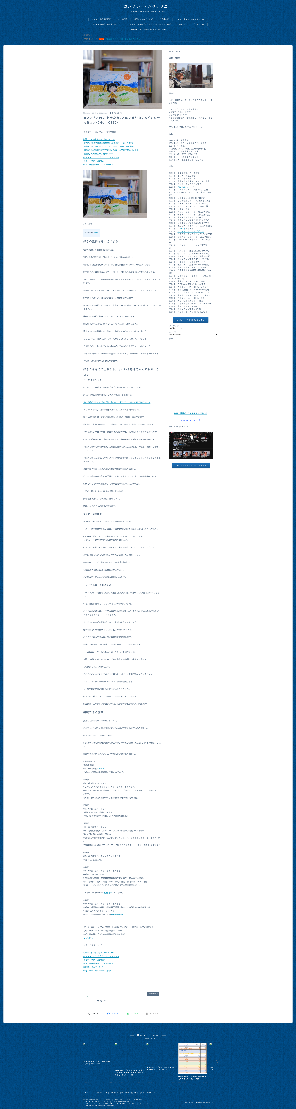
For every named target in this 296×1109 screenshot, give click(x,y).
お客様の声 (164, 19)
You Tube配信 (183, 187)
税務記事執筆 (117, 915)
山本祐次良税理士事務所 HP (104, 24)
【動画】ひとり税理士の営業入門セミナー (148, 29)
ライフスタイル (117, 113)
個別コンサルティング (143, 19)
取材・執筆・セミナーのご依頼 (97, 971)
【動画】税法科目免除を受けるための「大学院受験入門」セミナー (113, 150)
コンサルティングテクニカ (147, 6)
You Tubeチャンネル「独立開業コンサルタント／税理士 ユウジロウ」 (154, 24)
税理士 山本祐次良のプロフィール (99, 139)
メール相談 (122, 19)
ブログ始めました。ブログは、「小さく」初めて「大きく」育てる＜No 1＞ (116, 402)
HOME (85, 1093)
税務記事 (108, 893)
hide (96, 232)
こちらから (88, 938)
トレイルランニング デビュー (190, 231)
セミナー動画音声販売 (101, 19)
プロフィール (198, 24)
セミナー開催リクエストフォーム (190, 19)
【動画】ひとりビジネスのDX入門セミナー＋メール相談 (108, 147)
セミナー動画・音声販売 (94, 161)
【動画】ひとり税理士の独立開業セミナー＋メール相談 (108, 143)
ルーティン (102, 769)
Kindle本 (181, 229)
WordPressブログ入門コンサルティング (101, 157)
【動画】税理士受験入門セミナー (98, 154)
